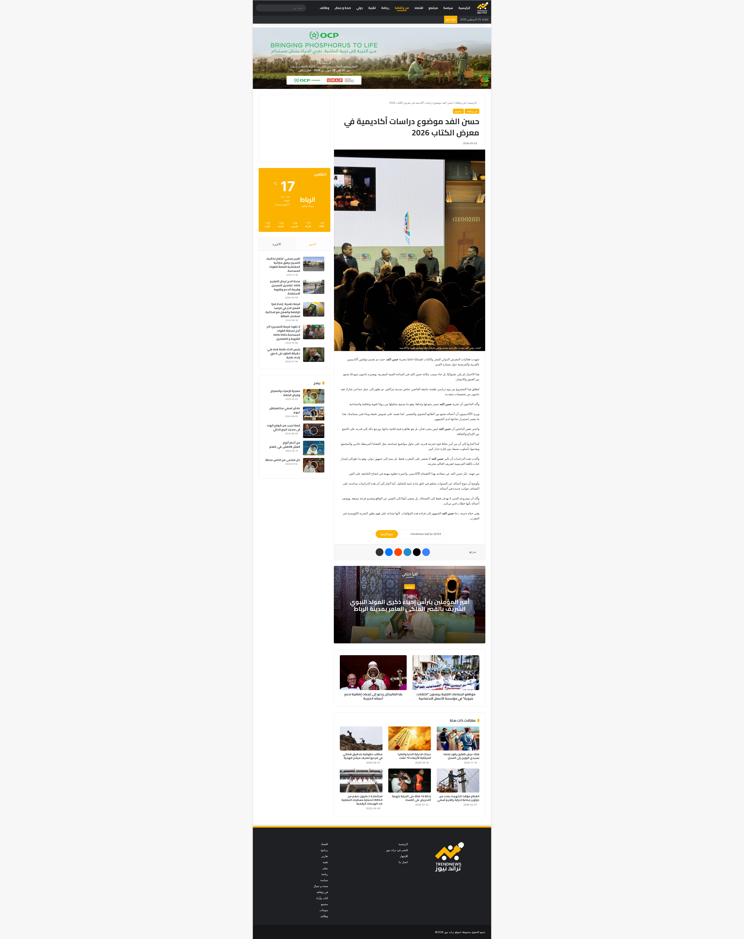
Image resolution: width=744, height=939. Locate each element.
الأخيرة (277, 244)
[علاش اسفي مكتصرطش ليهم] (313, 413)
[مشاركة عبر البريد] (379, 552)
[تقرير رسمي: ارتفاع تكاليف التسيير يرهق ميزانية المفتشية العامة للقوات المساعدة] (313, 264)
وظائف (324, 8)
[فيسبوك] (426, 552)
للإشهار (404, 856)
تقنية (372, 8)
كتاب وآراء (322, 898)
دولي (359, 8)
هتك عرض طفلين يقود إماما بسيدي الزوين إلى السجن (461, 756)
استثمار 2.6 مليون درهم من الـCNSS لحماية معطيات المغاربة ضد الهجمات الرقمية (361, 800)
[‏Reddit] (398, 552)
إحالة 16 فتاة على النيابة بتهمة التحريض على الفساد (411, 798)
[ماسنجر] (389, 552)
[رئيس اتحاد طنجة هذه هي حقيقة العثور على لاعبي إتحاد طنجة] (313, 354)
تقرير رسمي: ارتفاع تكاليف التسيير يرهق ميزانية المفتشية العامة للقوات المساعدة (283, 264)
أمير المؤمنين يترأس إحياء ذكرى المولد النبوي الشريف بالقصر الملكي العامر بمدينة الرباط (409, 605)
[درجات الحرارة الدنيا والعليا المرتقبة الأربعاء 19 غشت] (409, 738)
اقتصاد (418, 8)
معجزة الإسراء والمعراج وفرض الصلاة (285, 393)
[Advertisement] (291, 128)
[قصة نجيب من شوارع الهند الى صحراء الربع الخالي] (313, 430)
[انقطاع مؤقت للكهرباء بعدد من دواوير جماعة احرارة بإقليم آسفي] (458, 781)
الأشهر (312, 244)
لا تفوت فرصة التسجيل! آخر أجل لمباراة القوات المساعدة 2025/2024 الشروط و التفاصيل (283, 332)
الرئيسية (464, 8)
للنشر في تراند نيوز (397, 850)
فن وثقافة (402, 8)
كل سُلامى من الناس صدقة (282, 459)
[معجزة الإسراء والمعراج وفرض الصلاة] (313, 396)
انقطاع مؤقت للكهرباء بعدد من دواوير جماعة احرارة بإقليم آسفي (458, 798)
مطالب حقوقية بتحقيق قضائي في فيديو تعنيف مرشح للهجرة (362, 756)
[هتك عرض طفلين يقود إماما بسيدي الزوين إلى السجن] (458, 738)
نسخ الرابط (387, 534)
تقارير (324, 856)
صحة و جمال (343, 8)
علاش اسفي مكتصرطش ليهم (284, 410)
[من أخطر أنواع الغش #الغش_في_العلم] (313, 448)
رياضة (385, 8)
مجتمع (433, 8)
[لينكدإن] (407, 552)
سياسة (448, 8)
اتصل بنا (403, 862)
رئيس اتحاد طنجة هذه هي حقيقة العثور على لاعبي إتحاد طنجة (283, 353)
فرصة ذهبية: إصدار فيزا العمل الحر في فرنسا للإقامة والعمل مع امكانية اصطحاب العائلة (282, 310)
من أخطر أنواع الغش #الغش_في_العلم (284, 444)
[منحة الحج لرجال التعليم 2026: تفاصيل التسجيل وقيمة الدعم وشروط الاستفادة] (313, 286)
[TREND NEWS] (482, 8)
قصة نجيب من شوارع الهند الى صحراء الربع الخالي (283, 427)
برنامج (324, 850)
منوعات (323, 910)
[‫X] (417, 552)
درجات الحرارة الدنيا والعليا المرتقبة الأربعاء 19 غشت (414, 756)
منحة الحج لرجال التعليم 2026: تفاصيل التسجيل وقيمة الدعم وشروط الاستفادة (285, 287)
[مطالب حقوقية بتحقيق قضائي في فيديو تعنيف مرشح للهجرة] (361, 738)
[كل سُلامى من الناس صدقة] (313, 465)
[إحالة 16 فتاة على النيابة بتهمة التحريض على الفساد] (409, 781)
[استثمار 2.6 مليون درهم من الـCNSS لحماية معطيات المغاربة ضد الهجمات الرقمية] (361, 781)
